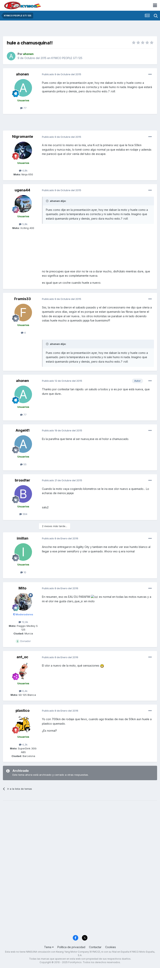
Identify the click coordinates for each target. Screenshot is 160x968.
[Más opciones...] (150, 74)
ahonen (22, 74)
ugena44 (22, 190)
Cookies (110, 947)
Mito (22, 588)
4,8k (24, 170)
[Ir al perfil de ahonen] (11, 56)
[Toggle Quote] (47, 200)
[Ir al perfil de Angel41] (23, 444)
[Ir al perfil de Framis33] (23, 312)
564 (24, 514)
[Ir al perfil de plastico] (23, 724)
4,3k (24, 744)
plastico (22, 710)
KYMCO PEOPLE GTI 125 (66, 58)
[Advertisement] (80, 29)
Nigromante (22, 136)
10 (24, 572)
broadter (22, 480)
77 (25, 108)
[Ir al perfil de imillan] (23, 552)
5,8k (24, 224)
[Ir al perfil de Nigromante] (23, 150)
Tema (48, 947)
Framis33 (22, 299)
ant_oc (22, 657)
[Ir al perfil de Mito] (23, 602)
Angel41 (22, 430)
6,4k (24, 690)
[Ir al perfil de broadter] (23, 494)
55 (25, 464)
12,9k (24, 622)
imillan (22, 538)
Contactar (95, 947)
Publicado (61, 74)
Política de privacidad (71, 947)
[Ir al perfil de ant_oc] (23, 671)
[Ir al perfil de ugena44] (23, 204)
